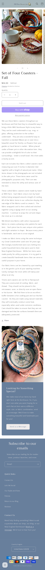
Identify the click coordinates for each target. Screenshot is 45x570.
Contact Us (9, 480)
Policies (7, 496)
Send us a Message (18, 427)
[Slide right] (27, 68)
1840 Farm (19, 565)
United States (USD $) (21, 549)
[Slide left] (17, 68)
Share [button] (6, 320)
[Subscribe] (37, 464)
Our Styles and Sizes (12, 491)
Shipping (4, 86)
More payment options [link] (22, 115)
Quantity (5, 90)
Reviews (8, 507)
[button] (2, 3)
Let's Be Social (10, 485)
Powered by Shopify (27, 565)
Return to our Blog (11, 501)
